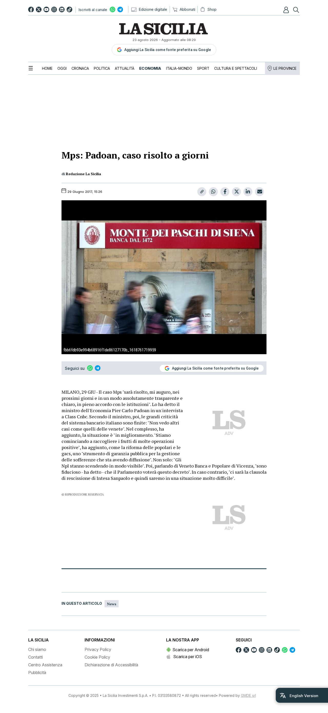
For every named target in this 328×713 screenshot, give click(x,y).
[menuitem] (47, 68)
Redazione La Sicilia (83, 173)
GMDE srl (248, 695)
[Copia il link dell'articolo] (201, 191)
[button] (287, 10)
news (111, 603)
